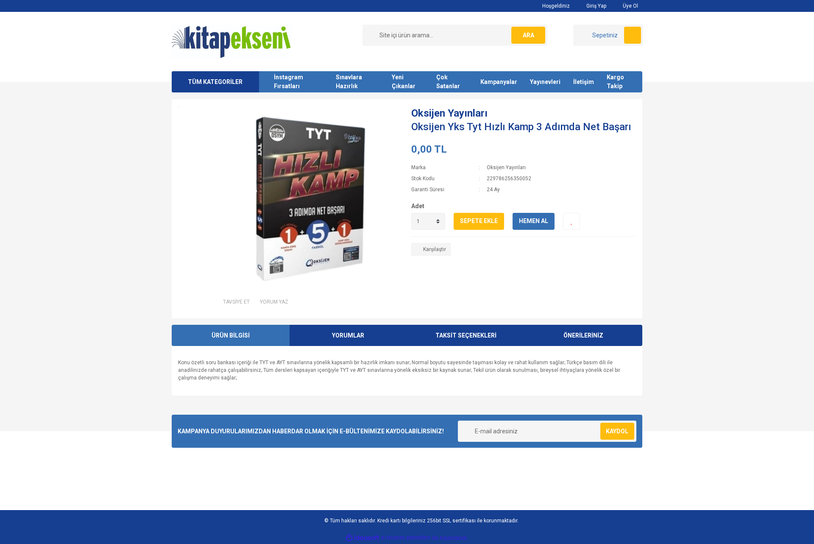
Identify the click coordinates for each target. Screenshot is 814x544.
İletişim (583, 81)
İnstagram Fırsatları (288, 81)
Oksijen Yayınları (449, 113)
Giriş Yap (595, 6)
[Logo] (231, 41)
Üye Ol (630, 6)
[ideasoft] (362, 538)
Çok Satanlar (448, 81)
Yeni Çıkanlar (403, 81)
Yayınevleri (545, 81)
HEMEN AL (533, 221)
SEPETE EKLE (479, 221)
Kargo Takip (615, 81)
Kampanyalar (498, 81)
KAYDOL (617, 431)
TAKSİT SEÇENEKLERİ (465, 335)
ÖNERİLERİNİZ (583, 335)
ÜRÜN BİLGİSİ (231, 335)
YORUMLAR (348, 335)
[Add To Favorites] (571, 221)
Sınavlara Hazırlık (349, 81)
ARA (528, 35)
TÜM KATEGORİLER (215, 81)
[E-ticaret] (406, 537)
